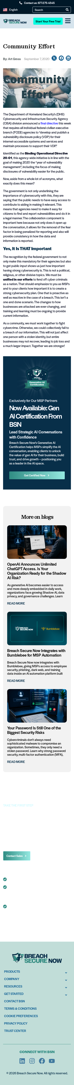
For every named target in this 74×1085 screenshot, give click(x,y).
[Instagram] (32, 1061)
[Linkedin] (22, 1061)
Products (12, 971)
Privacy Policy (16, 1023)
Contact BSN (14, 1001)
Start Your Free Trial (48, 21)
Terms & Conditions (20, 1008)
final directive (49, 123)
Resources (13, 986)
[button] (54, 58)
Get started (13, 993)
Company (11, 979)
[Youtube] (52, 1061)
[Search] (67, 9)
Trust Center (15, 1030)
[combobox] (50, 9)
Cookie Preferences (21, 1016)
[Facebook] (42, 1061)
